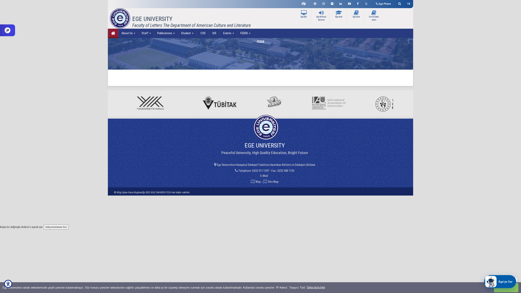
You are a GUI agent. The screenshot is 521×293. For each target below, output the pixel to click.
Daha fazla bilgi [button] (316, 287)
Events (227, 33)
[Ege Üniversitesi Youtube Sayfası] (349, 3)
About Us (127, 33)
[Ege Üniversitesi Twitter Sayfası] (367, 3)
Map (258, 181)
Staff (145, 33)
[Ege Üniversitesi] (399, 3)
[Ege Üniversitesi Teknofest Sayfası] (305, 3)
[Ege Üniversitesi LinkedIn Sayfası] (340, 3)
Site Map (272, 181)
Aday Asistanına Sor (56, 226)
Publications (165, 33)
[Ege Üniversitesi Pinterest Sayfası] (315, 3)
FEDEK (244, 33)
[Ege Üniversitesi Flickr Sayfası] (332, 3)
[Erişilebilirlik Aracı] (8, 284)
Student (186, 33)
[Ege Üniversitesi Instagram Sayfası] (323, 3)
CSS (203, 33)
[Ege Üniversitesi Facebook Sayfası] (358, 3)
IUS (214, 33)
